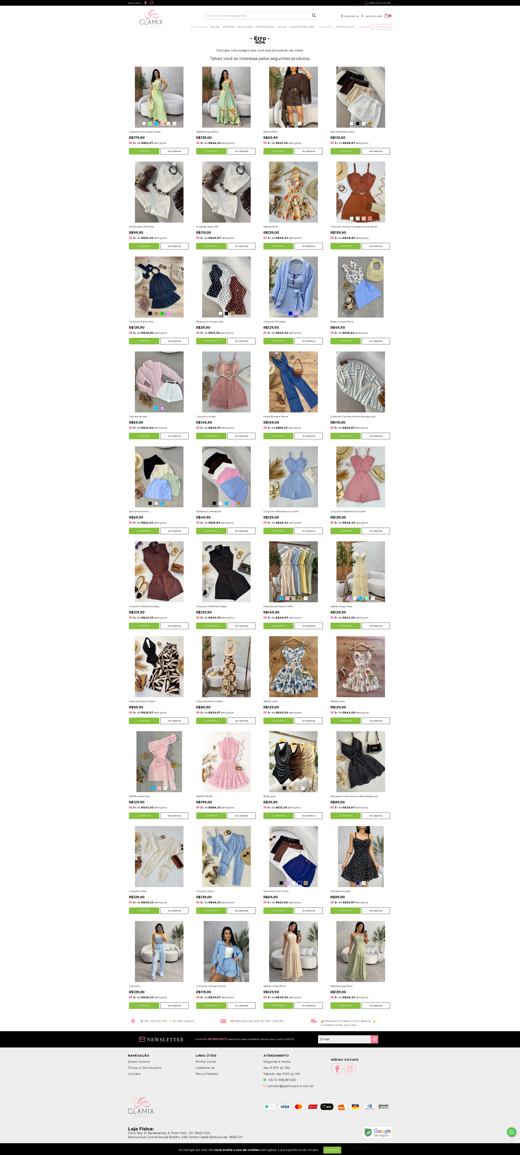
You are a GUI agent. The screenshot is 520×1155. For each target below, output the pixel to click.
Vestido (229, 26)
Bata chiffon (270, 131)
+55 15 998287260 (281, 1080)
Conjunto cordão (206, 416)
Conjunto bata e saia (141, 321)
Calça (282, 26)
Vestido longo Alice (341, 606)
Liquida (364, 26)
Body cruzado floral (341, 321)
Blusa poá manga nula (209, 321)
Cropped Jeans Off (207, 226)
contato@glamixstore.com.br (290, 1086)
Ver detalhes (174, 151)
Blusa (215, 26)
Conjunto (326, 26)
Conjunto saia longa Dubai (144, 131)
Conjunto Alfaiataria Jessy (144, 606)
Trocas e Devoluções (144, 1068)
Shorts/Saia (264, 26)
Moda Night (345, 26)
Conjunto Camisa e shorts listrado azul (353, 416)
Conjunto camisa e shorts (211, 986)
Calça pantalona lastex (142, 701)
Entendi (332, 1150)
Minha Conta (206, 1062)
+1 (174, 123)
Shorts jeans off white (141, 226)
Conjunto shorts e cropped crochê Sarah (353, 226)
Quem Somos (139, 1062)
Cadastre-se (351, 16)
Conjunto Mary (138, 891)
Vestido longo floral (207, 131)
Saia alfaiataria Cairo (342, 131)
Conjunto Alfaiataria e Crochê (280, 511)
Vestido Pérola (204, 796)
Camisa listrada (138, 416)
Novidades (199, 26)
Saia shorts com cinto (275, 891)
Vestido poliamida (139, 796)
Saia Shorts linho (138, 511)
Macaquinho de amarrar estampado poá (354, 796)
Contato (134, 1074)
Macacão (245, 26)
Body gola (269, 796)
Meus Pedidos (207, 1074)
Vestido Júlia (270, 701)
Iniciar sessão (374, 16)
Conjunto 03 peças (274, 321)
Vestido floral (270, 226)
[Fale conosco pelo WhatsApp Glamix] (511, 1132)
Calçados (382, 26)
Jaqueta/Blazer (302, 26)
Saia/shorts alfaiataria (208, 511)
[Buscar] (314, 15)
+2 (364, 883)
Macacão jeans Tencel (275, 416)
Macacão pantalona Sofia (278, 606)
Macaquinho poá (340, 891)
